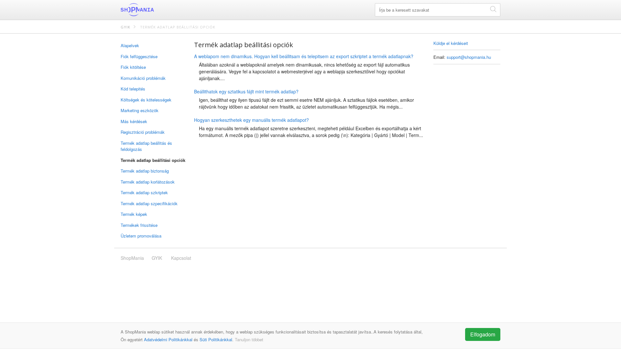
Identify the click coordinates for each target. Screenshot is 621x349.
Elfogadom (482, 334)
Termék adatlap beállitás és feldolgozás (146, 146)
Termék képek (134, 214)
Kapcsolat (181, 258)
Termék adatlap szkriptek (144, 192)
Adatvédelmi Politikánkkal (168, 339)
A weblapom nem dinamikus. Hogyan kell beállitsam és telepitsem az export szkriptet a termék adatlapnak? (303, 56)
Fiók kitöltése (133, 67)
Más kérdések (134, 121)
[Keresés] (493, 9)
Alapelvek (130, 45)
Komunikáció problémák (143, 78)
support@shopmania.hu (469, 57)
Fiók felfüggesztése (139, 56)
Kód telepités (133, 89)
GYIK (125, 27)
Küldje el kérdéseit (450, 43)
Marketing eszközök (139, 110)
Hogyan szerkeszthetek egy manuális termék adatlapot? (251, 120)
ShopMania (153, 9)
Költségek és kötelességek (146, 100)
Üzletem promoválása (141, 236)
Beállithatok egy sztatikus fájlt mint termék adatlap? (246, 91)
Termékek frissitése (139, 225)
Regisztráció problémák (143, 132)
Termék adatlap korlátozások (148, 182)
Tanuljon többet (249, 339)
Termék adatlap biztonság (145, 171)
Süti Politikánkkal (216, 339)
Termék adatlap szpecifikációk (149, 203)
